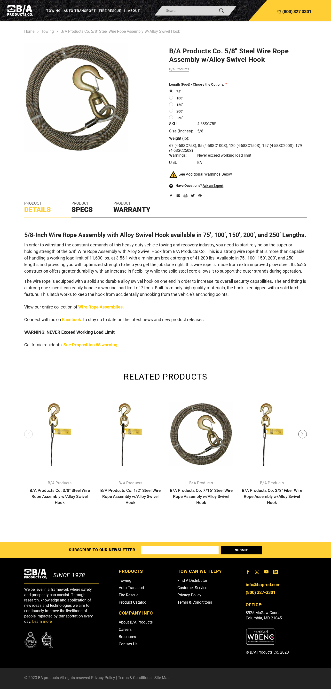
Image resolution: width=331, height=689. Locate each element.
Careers (125, 629)
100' (179, 98)
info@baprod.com (263, 584)
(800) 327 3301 (296, 11)
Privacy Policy (189, 595)
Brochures (127, 636)
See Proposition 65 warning (90, 344)
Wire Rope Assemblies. (101, 306)
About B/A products (136, 622)
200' (179, 111)
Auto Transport (131, 587)
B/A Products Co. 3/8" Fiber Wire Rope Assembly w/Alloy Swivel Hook (272, 496)
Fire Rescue (128, 595)
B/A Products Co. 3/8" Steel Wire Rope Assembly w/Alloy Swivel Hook (60, 496)
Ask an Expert (213, 185)
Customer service (192, 587)
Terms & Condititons (194, 602)
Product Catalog (132, 602)
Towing (125, 580)
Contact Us (128, 644)
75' (178, 92)
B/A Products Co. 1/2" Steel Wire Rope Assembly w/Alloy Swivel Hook (130, 496)
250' (179, 118)
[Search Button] (221, 11)
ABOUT (134, 11)
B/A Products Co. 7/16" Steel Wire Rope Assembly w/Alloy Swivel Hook (201, 496)
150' (179, 105)
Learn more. (42, 621)
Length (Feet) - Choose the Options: (197, 84)
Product (37, 207)
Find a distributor (192, 580)
